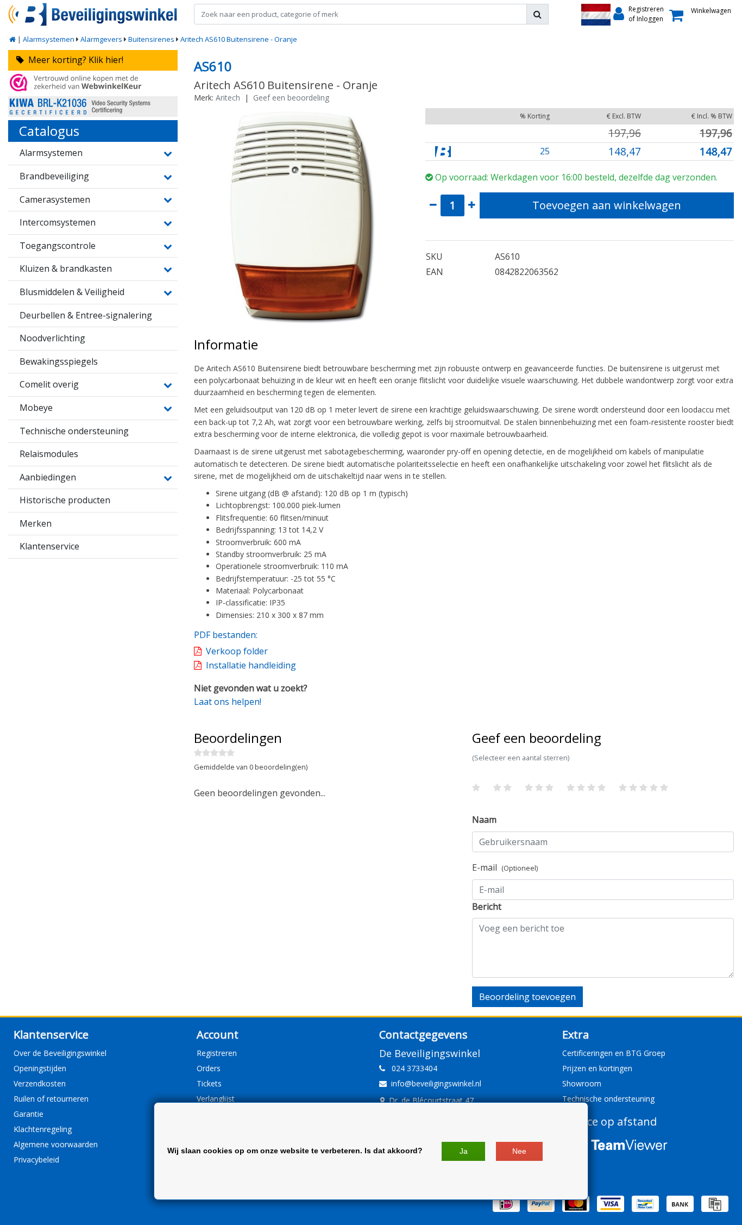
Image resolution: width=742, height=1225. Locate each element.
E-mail (505, 867)
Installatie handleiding (251, 665)
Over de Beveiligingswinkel (60, 1053)
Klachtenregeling (43, 1129)
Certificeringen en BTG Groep (613, 1053)
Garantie (28, 1114)
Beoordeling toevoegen (527, 997)
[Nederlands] (596, 15)
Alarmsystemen (48, 39)
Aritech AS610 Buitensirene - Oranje (238, 39)
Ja (464, 1151)
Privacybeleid (36, 1159)
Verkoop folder (237, 651)
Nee (519, 1151)
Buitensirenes (151, 39)
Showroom (581, 1083)
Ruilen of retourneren (51, 1098)
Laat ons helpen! (227, 702)
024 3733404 (411, 1068)
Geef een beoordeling (291, 97)
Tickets (209, 1083)
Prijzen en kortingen (597, 1068)
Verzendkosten (40, 1083)
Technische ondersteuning (608, 1098)
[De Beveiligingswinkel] (93, 14)
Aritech (228, 97)
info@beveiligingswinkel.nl (436, 1083)
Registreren (217, 1053)
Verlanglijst (216, 1098)
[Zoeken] (537, 14)
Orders (209, 1068)
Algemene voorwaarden (56, 1144)
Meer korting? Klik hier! (73, 60)
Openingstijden (40, 1068)
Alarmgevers (101, 39)
